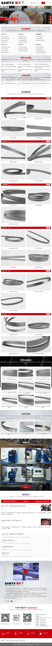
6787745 (48, 617)
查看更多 (26, 487)
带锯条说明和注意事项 (9, 501)
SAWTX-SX (20, 44)
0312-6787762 (43, 617)
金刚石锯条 (17, 640)
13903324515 (43, 621)
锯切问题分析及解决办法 (42, 501)
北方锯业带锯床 (22, 640)
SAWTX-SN (20, 34)
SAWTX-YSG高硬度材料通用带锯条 (7, 64)
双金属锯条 (26, 29)
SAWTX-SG (38, 44)
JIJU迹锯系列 (38, 34)
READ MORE (7, 601)
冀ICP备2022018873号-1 (30, 644)
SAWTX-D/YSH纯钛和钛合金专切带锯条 (41, 64)
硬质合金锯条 (26, 58)
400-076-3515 (43, 619)
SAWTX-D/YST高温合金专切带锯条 (24, 64)
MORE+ (48, 98)
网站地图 (37, 644)
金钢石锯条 (26, 75)
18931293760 (38, 616)
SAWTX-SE (3, 44)
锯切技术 (26, 494)
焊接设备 (26, 442)
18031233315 (43, 614)
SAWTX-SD (3, 34)
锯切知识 (26, 501)
